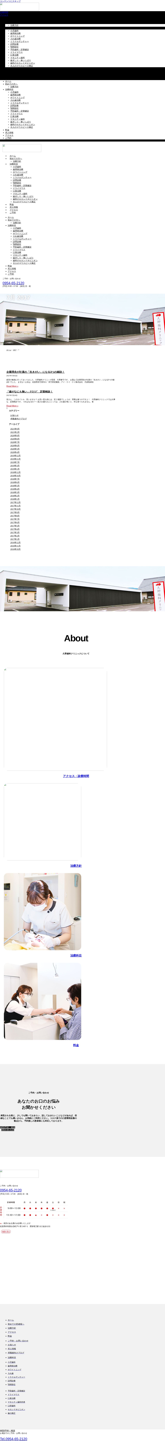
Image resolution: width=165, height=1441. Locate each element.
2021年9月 (15, 429)
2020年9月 (15, 435)
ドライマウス (16, 52)
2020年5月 (15, 449)
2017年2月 (15, 536)
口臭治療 (14, 55)
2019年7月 (15, 462)
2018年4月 (15, 489)
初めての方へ (11, 22)
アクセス (4, 15)
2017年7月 (15, 519)
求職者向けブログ (18, 419)
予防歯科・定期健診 (19, 49)
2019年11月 (15, 459)
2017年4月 (15, 529)
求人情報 (9, 71)
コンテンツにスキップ (10, 1)
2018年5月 (15, 486)
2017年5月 (15, 526)
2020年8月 (15, 439)
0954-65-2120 (13, 283)
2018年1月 (15, 499)
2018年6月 (15, 482)
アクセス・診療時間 (76, 776)
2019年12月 (15, 456)
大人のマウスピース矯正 (21, 66)
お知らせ (14, 415)
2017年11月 (15, 506)
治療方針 (14, 25)
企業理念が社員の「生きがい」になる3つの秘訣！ (35, 371)
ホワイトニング (17, 36)
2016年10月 (15, 549)
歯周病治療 (15, 33)
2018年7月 (15, 479)
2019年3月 (15, 466)
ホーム (8, 20)
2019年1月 (15, 469)
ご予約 (8, 76)
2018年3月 (15, 492)
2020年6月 (15, 446)
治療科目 (9, 28)
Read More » (12, 386)
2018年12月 (15, 472)
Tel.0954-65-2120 (13, 1439)
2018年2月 (15, 496)
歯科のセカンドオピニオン (22, 63)
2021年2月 (15, 432)
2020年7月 (15, 442)
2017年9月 (15, 512)
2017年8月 (15, 516)
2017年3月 (15, 532)
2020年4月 (15, 452)
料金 (7, 68)
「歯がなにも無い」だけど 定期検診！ (29, 391)
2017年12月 (15, 502)
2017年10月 (15, 509)
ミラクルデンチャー (19, 41)
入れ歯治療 (15, 39)
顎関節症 (14, 47)
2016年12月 (15, 542)
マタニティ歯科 (17, 58)
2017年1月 (15, 539)
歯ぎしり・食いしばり (20, 60)
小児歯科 (14, 31)
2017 (14, 350)
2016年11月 (15, 546)
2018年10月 (15, 476)
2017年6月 (15, 522)
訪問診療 (14, 44)
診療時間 (4, 12)
